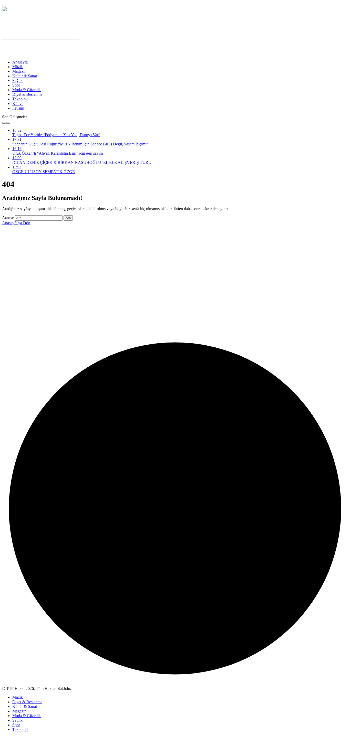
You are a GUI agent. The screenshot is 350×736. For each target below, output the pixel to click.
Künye (17, 103)
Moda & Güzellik (26, 90)
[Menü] (4, 5)
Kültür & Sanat (24, 76)
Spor (16, 85)
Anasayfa (20, 62)
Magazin (19, 71)
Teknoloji (20, 99)
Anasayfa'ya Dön (16, 223)
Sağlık (17, 80)
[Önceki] (4, 123)
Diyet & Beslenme (27, 94)
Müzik (17, 67)
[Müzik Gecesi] (40, 38)
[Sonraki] (8, 123)
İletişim (18, 108)
